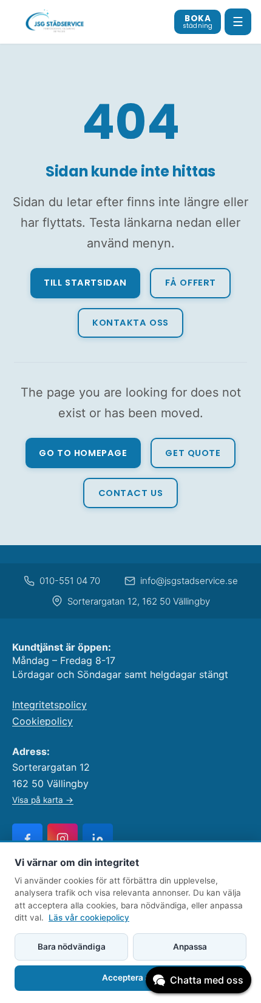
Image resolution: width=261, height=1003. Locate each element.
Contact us (130, 493)
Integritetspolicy (49, 705)
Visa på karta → (42, 800)
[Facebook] (27, 839)
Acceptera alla (131, 977)
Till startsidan (85, 283)
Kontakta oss (130, 323)
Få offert (190, 283)
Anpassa (190, 946)
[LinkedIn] (98, 839)
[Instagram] (62, 839)
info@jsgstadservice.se (189, 580)
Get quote (192, 453)
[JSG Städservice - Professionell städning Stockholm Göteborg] (55, 21)
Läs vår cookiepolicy (89, 917)
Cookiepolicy (42, 721)
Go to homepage (83, 453)
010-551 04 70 (69, 580)
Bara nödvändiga (72, 946)
